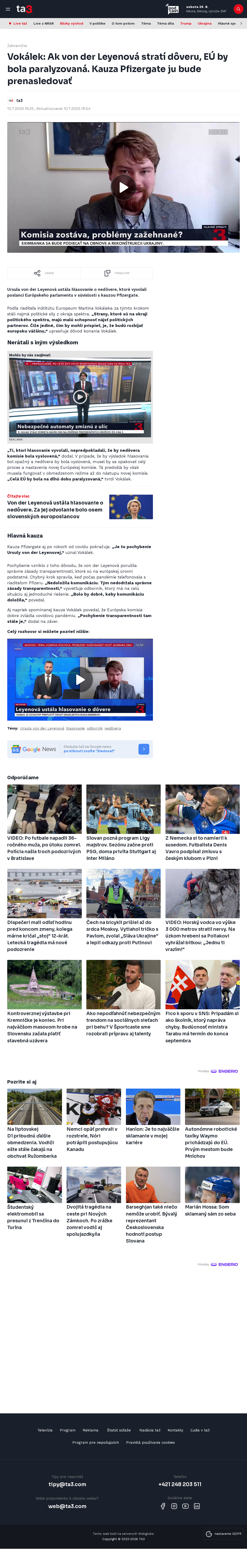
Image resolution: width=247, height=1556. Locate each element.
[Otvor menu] (8, 9)
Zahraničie (17, 45)
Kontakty (175, 1430)
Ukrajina (205, 23)
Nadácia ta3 (149, 1430)
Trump (186, 23)
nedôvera (112, 728)
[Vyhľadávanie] (239, 9)
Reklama (90, 1430)
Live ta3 (20, 23)
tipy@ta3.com (67, 1484)
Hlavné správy (230, 23)
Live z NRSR (44, 23)
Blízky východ (71, 23)
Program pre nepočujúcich (95, 1442)
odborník (95, 728)
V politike (97, 23)
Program (67, 1430)
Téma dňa (165, 23)
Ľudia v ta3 (200, 1430)
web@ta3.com (67, 1506)
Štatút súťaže (119, 1430)
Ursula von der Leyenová (42, 728)
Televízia (45, 1430)
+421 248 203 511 (179, 1484)
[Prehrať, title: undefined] (123, 187)
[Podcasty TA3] (172, 9)
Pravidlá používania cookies (150, 1442)
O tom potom (123, 23)
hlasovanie (75, 728)
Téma (146, 23)
